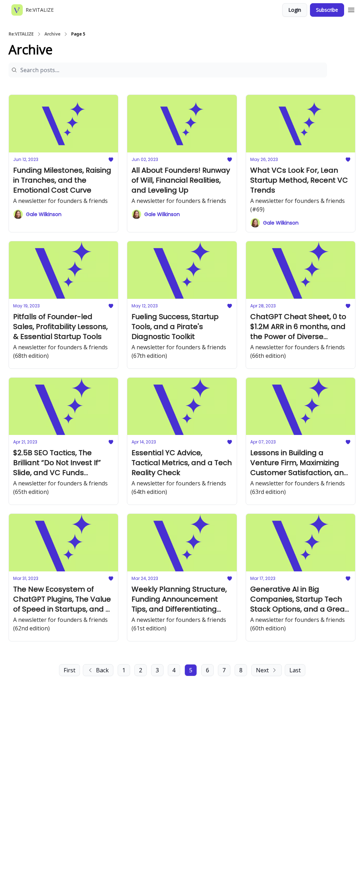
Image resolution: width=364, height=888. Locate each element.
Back (102, 670)
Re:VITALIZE (21, 34)
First (69, 670)
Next (262, 670)
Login (294, 9)
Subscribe (327, 9)
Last (295, 670)
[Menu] (351, 9)
